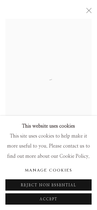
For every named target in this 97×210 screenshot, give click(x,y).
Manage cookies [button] (48, 170)
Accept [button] (48, 199)
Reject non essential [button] (49, 185)
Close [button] (88, 12)
